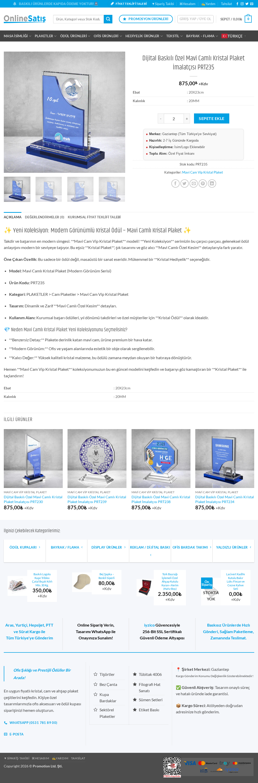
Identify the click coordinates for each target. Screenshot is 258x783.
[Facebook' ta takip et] (237, 4)
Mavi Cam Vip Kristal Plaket (202, 172)
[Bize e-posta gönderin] (251, 4)
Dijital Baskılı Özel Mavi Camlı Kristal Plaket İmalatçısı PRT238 (161, 499)
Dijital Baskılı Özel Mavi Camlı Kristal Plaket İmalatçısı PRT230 (33, 499)
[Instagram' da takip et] (242, 4)
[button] (195, 19)
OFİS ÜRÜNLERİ (106, 36)
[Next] (116, 112)
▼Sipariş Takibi (163, 4)
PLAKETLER (44, 36)
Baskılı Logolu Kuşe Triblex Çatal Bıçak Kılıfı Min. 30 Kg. (42, 579)
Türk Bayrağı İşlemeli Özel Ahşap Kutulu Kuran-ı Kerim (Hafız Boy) (170, 581)
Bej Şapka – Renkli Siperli (107, 576)
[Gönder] (108, 19)
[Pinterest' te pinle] (203, 183)
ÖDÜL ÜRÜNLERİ (73, 36)
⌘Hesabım (187, 4)
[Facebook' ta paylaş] (175, 183)
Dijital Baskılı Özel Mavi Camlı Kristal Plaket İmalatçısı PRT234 (224, 499)
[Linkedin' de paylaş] (212, 183)
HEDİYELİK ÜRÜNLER (142, 36)
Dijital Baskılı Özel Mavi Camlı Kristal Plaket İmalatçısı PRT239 (97, 499)
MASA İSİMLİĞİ (16, 36)
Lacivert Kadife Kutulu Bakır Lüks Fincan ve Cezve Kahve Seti (235, 581)
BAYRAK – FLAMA (200, 36)
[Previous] (12, 112)
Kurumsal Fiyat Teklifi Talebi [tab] (94, 217)
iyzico (149, 625)
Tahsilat (226, 4)
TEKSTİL (172, 36)
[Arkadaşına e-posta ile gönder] (193, 183)
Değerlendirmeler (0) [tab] (44, 217)
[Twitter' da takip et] (246, 4)
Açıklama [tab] (12, 217)
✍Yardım (208, 4)
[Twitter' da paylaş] (184, 183)
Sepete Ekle (211, 118)
